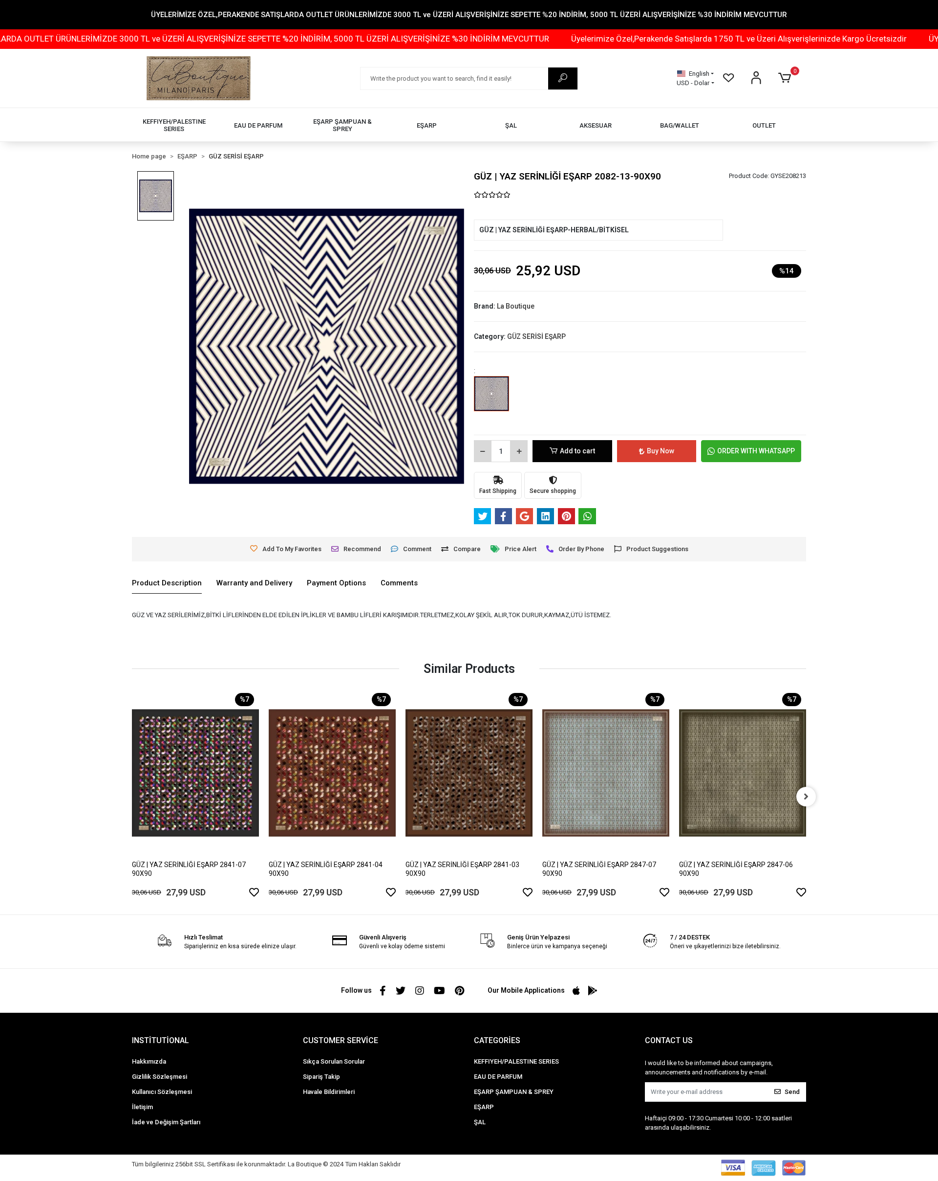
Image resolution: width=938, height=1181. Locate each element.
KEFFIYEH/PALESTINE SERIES (516, 1061)
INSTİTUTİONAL (160, 1040)
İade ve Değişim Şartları (166, 1122)
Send (792, 1091)
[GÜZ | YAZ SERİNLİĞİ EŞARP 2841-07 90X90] (195, 773)
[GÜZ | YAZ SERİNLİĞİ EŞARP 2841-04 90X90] (332, 773)
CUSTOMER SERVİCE (340, 1040)
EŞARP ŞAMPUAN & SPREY (514, 1091)
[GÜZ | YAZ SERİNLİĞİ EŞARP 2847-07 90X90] (605, 773)
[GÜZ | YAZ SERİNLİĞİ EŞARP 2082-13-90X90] (491, 400)
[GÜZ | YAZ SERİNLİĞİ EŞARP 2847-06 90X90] (742, 773)
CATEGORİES (497, 1040)
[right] (806, 796)
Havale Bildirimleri (329, 1091)
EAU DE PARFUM (498, 1076)
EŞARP (484, 1107)
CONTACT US (669, 1040)
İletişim (142, 1107)
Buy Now (660, 451)
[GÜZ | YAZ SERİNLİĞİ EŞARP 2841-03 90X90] (469, 773)
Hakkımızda (149, 1061)
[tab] (167, 583)
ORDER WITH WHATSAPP (756, 451)
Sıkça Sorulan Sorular (334, 1061)
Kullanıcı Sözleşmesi (162, 1091)
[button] (786, 78)
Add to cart (577, 451)
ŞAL (480, 1122)
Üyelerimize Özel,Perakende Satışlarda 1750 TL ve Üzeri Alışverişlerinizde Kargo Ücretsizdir (664, 39)
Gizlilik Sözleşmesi (159, 1076)
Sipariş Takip (321, 1076)
